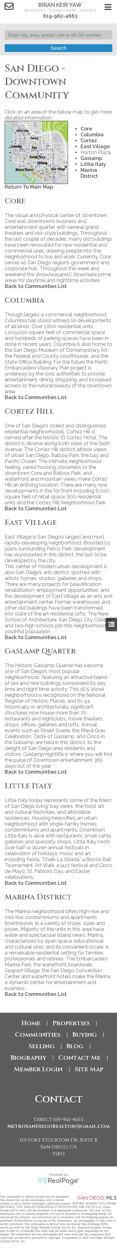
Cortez (88, 141)
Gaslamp (91, 158)
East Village (95, 146)
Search (58, 48)
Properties (71, 1023)
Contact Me (79, 1057)
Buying (84, 1034)
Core (86, 129)
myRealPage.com (58, 1181)
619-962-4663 (60, 16)
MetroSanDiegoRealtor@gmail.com (58, 1126)
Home (31, 1023)
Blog (74, 1046)
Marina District (89, 173)
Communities (38, 1034)
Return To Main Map (29, 187)
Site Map (89, 1069)
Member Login (38, 1069)
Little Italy (93, 164)
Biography (28, 1057)
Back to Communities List (36, 286)
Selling (41, 1046)
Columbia (92, 135)
